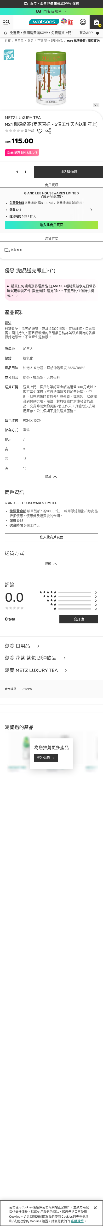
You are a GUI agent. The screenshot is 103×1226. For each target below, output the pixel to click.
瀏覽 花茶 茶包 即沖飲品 (31, 658)
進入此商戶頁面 (51, 225)
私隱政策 (77, 1221)
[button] (96, 22)
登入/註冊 (43, 757)
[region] (51, 1213)
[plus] (25, 172)
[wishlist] (39, 130)
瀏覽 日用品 (18, 646)
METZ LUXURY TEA (23, 117)
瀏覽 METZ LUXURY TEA (32, 670)
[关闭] (95, 1208)
